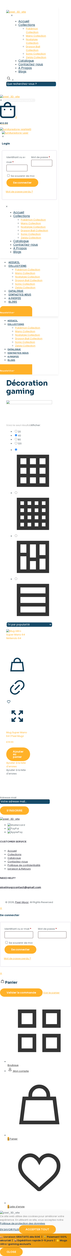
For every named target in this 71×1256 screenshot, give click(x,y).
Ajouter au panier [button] (18, 754)
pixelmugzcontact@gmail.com (20, 887)
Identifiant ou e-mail (18, 929)
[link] (33, 431)
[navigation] (35, 984)
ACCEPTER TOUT (37, 1229)
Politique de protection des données (22, 1223)
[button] (16, 764)
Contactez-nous (18, 861)
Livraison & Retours (19, 869)
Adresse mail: (8, 797)
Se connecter (20, 949)
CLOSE (11, 1252)
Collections (14, 854)
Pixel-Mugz (22, 902)
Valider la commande (21, 992)
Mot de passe (47, 929)
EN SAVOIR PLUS (9, 1229)
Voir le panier (51, 992)
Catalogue (14, 858)
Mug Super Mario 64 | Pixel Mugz (16, 734)
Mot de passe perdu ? (17, 958)
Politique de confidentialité (24, 865)
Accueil (12, 851)
